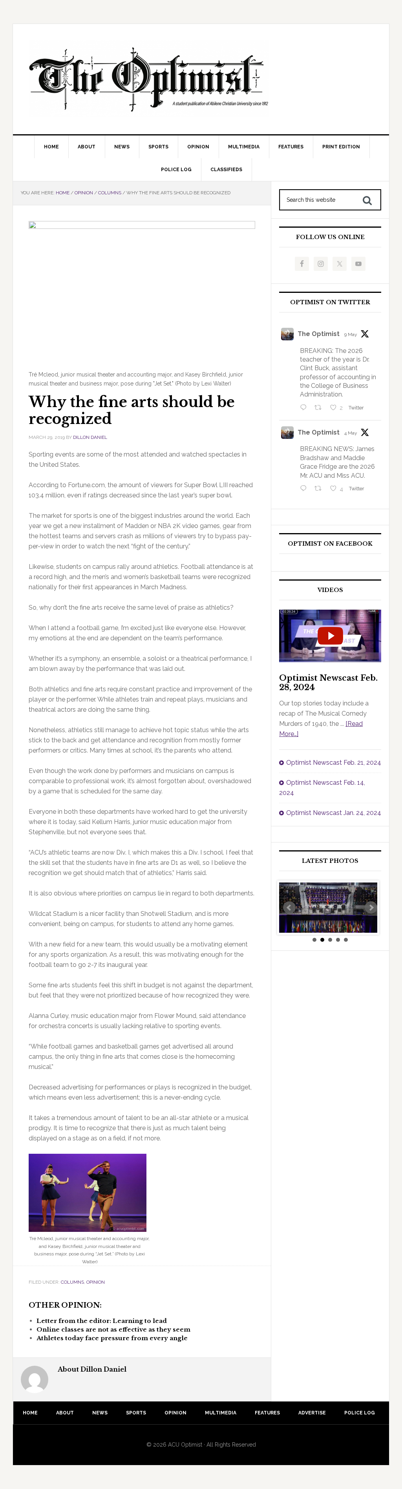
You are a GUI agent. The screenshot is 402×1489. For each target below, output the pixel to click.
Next (371, 907)
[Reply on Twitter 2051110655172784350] (305, 489)
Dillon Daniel (90, 437)
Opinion (95, 1282)
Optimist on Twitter (330, 302)
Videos (330, 590)
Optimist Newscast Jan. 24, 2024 (333, 813)
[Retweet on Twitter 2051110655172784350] (320, 489)
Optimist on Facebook (330, 544)
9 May (350, 334)
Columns (72, 1282)
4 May (350, 433)
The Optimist (319, 334)
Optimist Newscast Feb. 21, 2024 (333, 762)
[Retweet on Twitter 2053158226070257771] (320, 408)
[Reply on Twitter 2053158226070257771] (305, 408)
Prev (289, 907)
